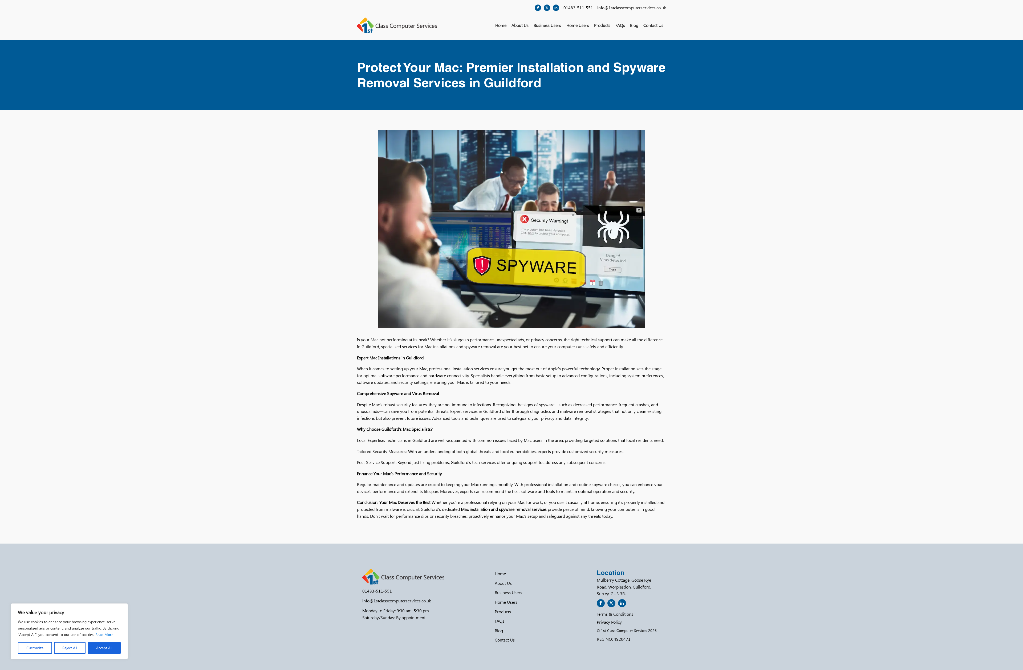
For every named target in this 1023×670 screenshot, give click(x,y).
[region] (69, 631)
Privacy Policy (609, 622)
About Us (520, 25)
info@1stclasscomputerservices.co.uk (631, 7)
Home (500, 25)
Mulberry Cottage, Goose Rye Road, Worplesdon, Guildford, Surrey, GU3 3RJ (624, 586)
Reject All (69, 647)
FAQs (620, 25)
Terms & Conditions (615, 614)
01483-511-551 (578, 7)
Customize (34, 647)
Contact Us (653, 25)
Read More (104, 634)
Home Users (577, 25)
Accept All (104, 647)
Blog (634, 25)
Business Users (547, 25)
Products (602, 25)
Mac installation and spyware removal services (504, 509)
